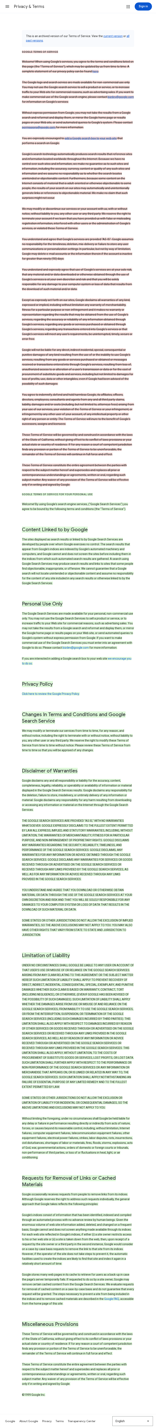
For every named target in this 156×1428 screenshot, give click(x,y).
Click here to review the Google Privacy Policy (50, 693)
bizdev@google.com (121, 97)
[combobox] (132, 1421)
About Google (28, 1421)
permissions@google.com (39, 127)
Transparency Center (82, 1421)
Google (10, 1421)
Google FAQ (111, 1299)
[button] (7, 6)
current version (113, 36)
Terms (60, 1421)
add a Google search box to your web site (91, 138)
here (95, 71)
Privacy (47, 1421)
